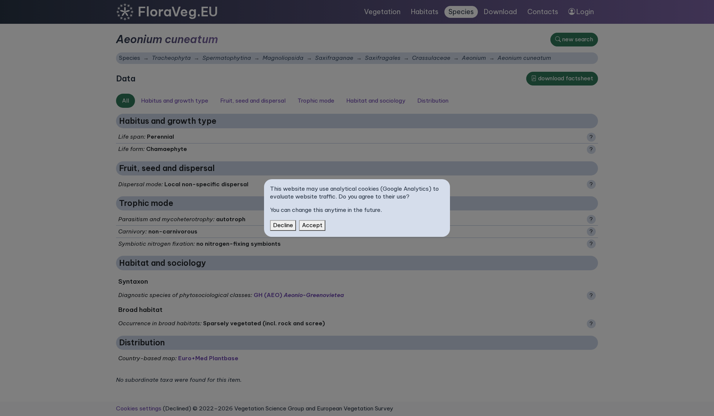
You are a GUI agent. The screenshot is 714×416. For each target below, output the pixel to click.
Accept (312, 225)
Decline (283, 225)
